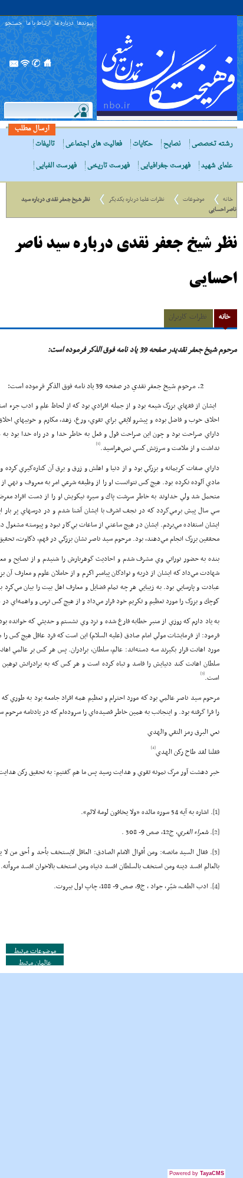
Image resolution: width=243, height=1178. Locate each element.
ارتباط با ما (38, 24)
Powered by (196, 1173)
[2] (215, 832)
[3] (215, 852)
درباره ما (63, 24)
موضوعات (194, 199)
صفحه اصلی (47, 66)
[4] (215, 886)
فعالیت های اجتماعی (93, 144)
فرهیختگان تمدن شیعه (167, 67)
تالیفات (45, 144)
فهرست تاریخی (108, 166)
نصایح (172, 144)
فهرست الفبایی (56, 166)
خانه (228, 199)
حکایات (143, 144)
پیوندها (85, 24)
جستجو (13, 24)
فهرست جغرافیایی (165, 166)
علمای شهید (217, 166)
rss (25, 66)
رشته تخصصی (212, 144)
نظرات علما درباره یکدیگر (137, 199)
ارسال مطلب (32, 129)
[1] (216, 812)
